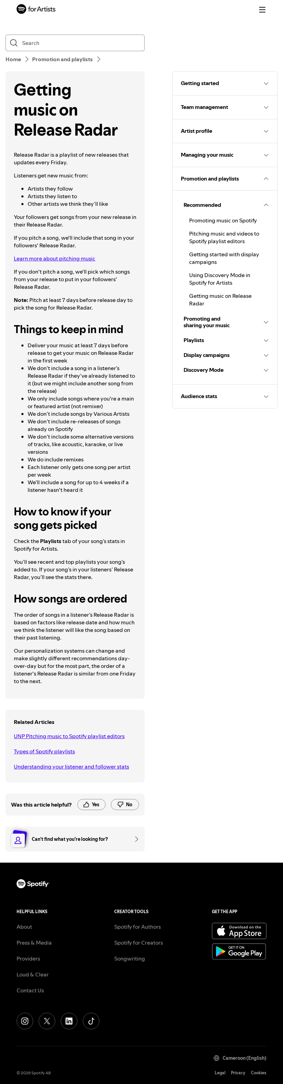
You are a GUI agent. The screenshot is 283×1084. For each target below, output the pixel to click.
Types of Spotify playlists (44, 751)
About (24, 926)
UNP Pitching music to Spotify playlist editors (69, 736)
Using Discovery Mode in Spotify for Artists (219, 278)
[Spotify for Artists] (36, 10)
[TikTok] (91, 1021)
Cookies (258, 1073)
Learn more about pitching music (54, 258)
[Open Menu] (262, 10)
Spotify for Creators (138, 942)
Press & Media (34, 942)
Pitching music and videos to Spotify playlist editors (224, 237)
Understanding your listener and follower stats (71, 766)
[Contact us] (134, 839)
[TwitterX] (47, 1021)
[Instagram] (25, 1021)
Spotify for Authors (137, 926)
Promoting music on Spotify (223, 220)
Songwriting (129, 958)
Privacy (238, 1073)
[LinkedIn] (69, 1021)
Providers (28, 958)
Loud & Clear (33, 974)
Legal (220, 1073)
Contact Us (30, 990)
